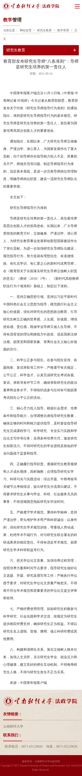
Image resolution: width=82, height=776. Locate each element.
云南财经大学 (13, 726)
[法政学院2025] (41, 6)
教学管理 (63, 30)
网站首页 (26, 30)
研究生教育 (44, 30)
